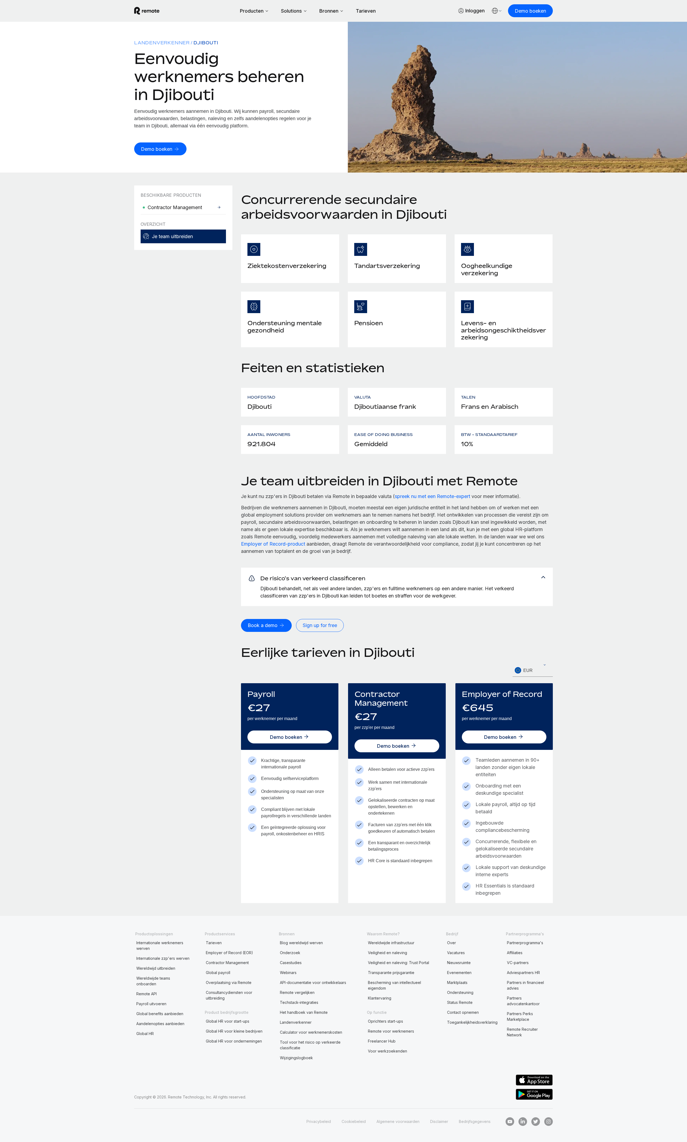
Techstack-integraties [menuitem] (299, 1002)
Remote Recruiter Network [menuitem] (522, 1032)
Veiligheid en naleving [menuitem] (387, 952)
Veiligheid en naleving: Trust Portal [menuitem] (398, 962)
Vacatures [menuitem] (456, 952)
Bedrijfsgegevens (475, 1121)
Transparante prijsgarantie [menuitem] (391, 972)
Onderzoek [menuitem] (290, 952)
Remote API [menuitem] (146, 993)
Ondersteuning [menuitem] (460, 992)
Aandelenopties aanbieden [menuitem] (160, 1023)
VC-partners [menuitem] (518, 962)
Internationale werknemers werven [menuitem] (159, 945)
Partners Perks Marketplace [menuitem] (520, 1016)
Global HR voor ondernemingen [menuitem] (234, 1041)
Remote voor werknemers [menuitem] (391, 1031)
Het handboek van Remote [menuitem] (304, 1012)
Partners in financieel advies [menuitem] (525, 985)
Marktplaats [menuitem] (457, 982)
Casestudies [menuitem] (291, 962)
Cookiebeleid (354, 1121)
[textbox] (533, 670)
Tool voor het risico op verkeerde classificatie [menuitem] (310, 1045)
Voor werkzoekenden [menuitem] (387, 1051)
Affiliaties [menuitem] (514, 952)
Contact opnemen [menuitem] (463, 1012)
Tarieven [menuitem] (214, 942)
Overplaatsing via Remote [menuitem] (228, 982)
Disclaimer (439, 1121)
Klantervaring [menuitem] (379, 998)
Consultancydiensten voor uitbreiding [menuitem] (229, 995)
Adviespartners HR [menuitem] (523, 972)
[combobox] (533, 670)
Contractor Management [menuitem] (227, 962)
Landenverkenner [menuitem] (162, 42)
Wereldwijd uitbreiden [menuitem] (155, 968)
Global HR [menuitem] (145, 1033)
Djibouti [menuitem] (205, 42)
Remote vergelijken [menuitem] (297, 992)
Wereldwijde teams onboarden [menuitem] (153, 981)
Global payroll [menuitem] (218, 972)
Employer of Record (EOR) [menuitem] (229, 952)
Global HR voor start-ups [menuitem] (227, 1021)
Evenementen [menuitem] (459, 972)
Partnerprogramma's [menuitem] (525, 942)
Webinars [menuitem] (288, 972)
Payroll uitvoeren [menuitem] (151, 1003)
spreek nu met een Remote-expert (432, 496)
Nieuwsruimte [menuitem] (459, 962)
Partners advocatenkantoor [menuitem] (523, 1001)
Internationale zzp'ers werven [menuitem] (162, 958)
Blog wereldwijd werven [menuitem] (301, 942)
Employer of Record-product (273, 544)
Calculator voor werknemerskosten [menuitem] (311, 1032)
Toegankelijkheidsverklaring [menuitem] (472, 1022)
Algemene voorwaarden (398, 1121)
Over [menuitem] (451, 942)
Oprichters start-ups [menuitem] (385, 1021)
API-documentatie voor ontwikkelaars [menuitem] (313, 982)
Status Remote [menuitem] (460, 1002)
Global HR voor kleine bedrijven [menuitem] (234, 1031)
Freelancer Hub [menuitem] (382, 1041)
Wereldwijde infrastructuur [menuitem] (391, 942)
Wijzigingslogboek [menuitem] (296, 1057)
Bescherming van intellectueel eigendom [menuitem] (394, 985)
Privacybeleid (318, 1121)
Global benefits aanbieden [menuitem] (159, 1013)
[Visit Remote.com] (146, 11)
